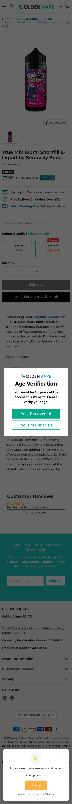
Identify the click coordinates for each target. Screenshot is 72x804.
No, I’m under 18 (36, 425)
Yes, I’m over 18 (36, 414)
